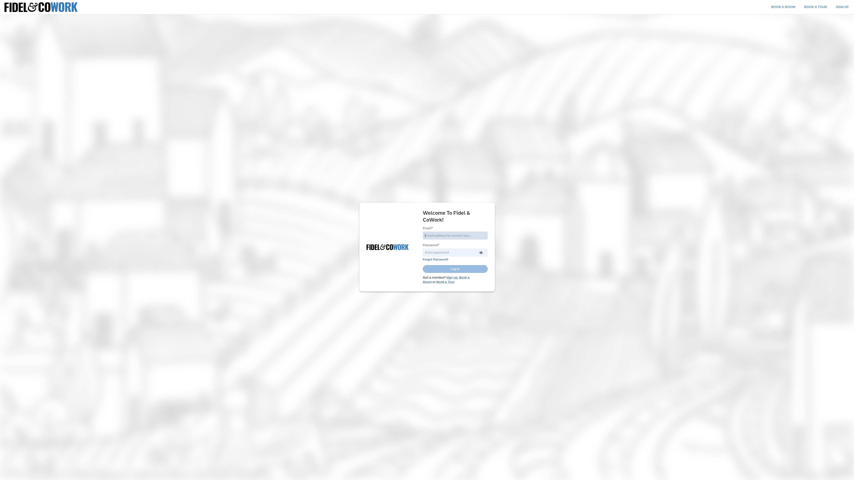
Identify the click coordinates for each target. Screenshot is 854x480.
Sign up (451, 278)
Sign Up (842, 7)
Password (431, 245)
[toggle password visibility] (481, 252)
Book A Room (783, 7)
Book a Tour (445, 282)
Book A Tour (815, 7)
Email (428, 228)
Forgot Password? (435, 260)
